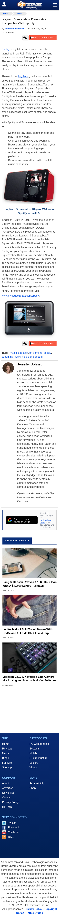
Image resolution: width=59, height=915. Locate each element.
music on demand (32, 356)
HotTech (7, 807)
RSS (11, 837)
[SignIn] (6, 4)
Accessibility (37, 783)
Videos (34, 767)
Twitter (12, 822)
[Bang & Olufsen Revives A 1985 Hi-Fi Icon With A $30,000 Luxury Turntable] (29, 563)
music (13, 352)
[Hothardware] (29, 5)
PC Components (39, 743)
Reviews (7, 748)
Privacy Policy (10, 802)
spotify (47, 352)
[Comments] (25, 37)
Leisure (34, 762)
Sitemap (7, 767)
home (5, 14)
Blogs (5, 758)
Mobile (33, 753)
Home (5, 743)
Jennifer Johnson (30, 364)
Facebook (14, 827)
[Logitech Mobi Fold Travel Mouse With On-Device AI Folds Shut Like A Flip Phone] (29, 610)
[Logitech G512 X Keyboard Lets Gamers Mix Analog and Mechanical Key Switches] (29, 657)
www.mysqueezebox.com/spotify (20, 295)
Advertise (7, 788)
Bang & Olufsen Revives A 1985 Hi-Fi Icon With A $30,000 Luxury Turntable (29, 584)
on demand (35, 352)
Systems (34, 748)
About (5, 783)
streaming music (11, 356)
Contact (6, 797)
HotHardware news (46, 521)
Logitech (23, 76)
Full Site (7, 762)
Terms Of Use (34, 913)
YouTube (13, 832)
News (19, 14)
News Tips (8, 792)
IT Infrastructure (39, 758)
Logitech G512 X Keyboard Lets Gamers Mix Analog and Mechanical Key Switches (29, 678)
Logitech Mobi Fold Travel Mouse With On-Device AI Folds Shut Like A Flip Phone (27, 631)
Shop (33, 788)
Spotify (6, 49)
